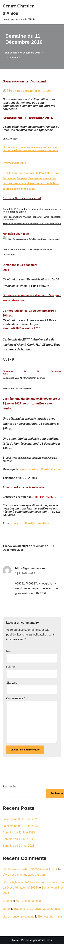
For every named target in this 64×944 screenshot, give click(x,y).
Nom (9, 651)
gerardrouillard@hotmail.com (40, 469)
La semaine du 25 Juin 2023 (20, 819)
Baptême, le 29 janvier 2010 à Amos (37, 908)
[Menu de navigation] (57, 12)
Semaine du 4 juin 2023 (18, 839)
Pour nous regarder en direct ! (31, 90)
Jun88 (6, 908)
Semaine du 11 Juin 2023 (19, 832)
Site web (11, 682)
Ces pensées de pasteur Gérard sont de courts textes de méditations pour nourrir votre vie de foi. (30, 150)
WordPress (45, 940)
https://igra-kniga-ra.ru (30, 568)
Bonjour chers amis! (50, 916)
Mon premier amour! (28, 900)
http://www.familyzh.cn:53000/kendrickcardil (30, 869)
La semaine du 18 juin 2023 (20, 825)
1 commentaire (13, 57)
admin (13, 52)
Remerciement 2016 (14, 162)
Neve (15, 940)
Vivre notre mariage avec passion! (24, 874)
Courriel (11, 667)
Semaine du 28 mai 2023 (18, 845)
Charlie (7, 900)
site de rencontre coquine (18, 916)
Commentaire (15, 698)
